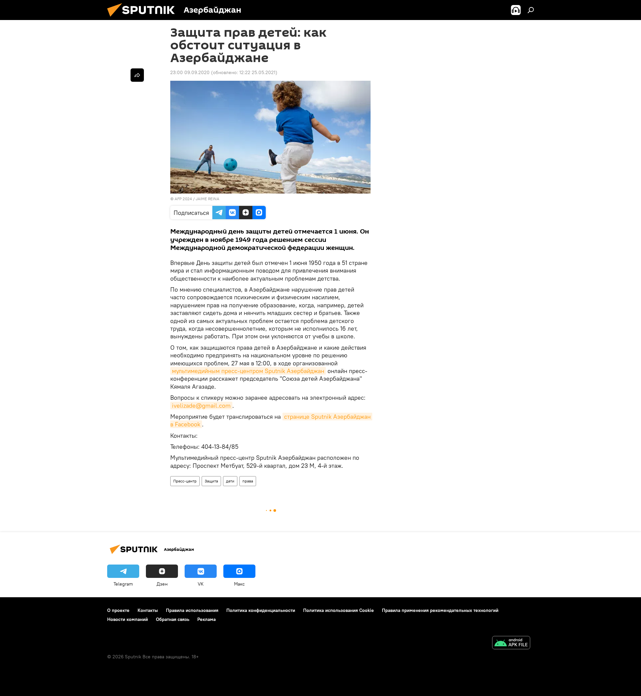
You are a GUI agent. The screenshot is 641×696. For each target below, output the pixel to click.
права (247, 480)
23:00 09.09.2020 (190, 72)
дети (230, 480)
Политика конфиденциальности (260, 610)
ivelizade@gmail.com (201, 405)
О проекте (118, 610)
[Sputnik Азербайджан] (143, 18)
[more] (137, 75)
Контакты (148, 610)
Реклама (206, 619)
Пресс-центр (185, 480)
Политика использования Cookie (338, 610)
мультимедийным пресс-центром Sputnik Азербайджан (248, 371)
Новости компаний (127, 619)
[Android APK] (511, 643)
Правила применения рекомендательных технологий (440, 610)
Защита (211, 480)
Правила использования (192, 610)
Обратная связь (172, 619)
